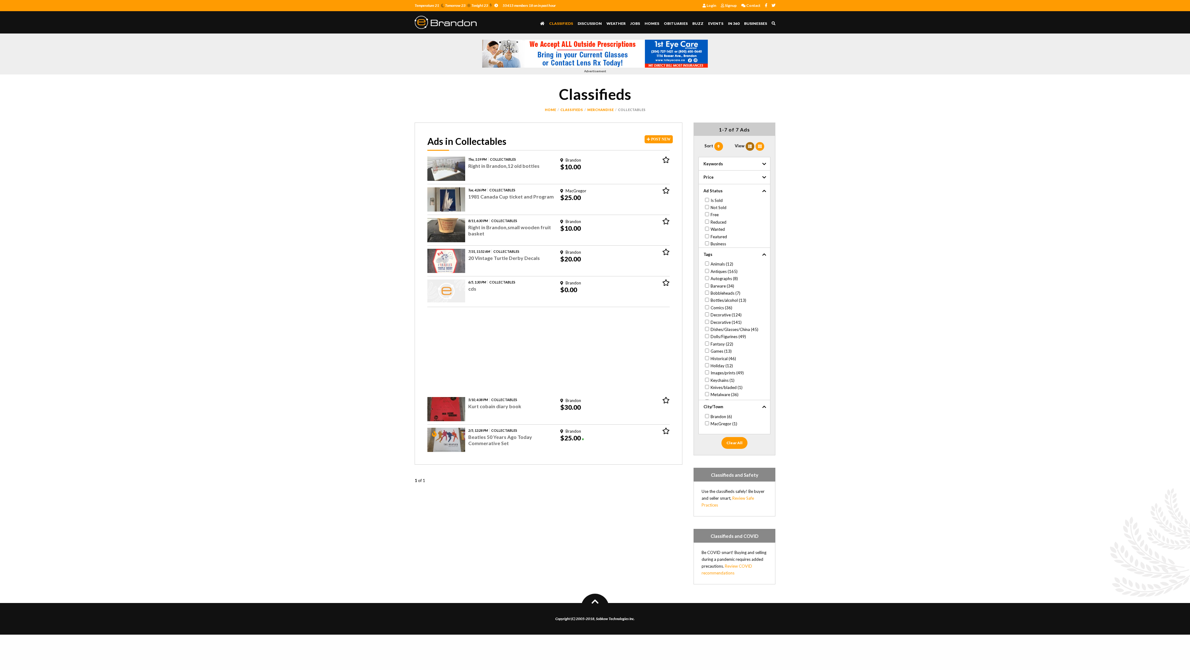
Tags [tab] (707, 254)
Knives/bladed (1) (727, 387)
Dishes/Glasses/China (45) (734, 329)
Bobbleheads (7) (725, 293)
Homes (652, 23)
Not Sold (718, 207)
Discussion (590, 23)
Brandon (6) (721, 416)
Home (550, 110)
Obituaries (676, 23)
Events (715, 23)
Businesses (755, 23)
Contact (753, 5)
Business (718, 243)
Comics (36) (721, 307)
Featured (719, 236)
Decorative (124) (726, 314)
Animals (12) (722, 263)
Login (711, 5)
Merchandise (600, 110)
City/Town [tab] (713, 406)
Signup (730, 5)
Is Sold (717, 200)
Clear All (734, 442)
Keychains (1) (722, 380)
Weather (616, 23)
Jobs (635, 23)
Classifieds (561, 23)
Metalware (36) (724, 394)
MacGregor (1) (724, 423)
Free (715, 214)
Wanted (718, 229)
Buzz (697, 23)
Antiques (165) (724, 271)
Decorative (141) (726, 322)
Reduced (718, 222)
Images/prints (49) (727, 372)
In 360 (733, 23)
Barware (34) (722, 286)
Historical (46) (723, 358)
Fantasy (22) (722, 344)
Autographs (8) (724, 278)
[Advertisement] (548, 350)
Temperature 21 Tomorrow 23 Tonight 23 (451, 5)
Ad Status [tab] (713, 190)
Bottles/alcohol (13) (728, 300)
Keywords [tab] (713, 163)
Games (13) (721, 351)
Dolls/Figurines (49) (728, 336)
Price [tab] (708, 177)
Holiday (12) (722, 365)
